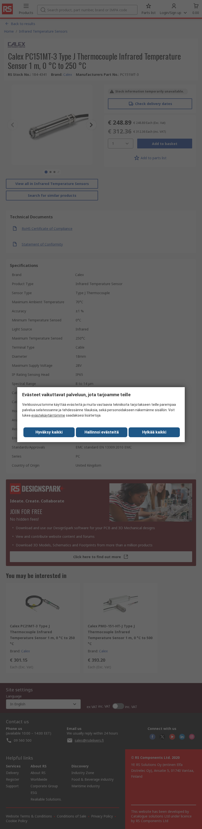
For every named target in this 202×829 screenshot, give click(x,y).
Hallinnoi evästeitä (101, 432)
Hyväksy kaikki (49, 432)
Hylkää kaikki (154, 432)
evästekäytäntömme (48, 415)
